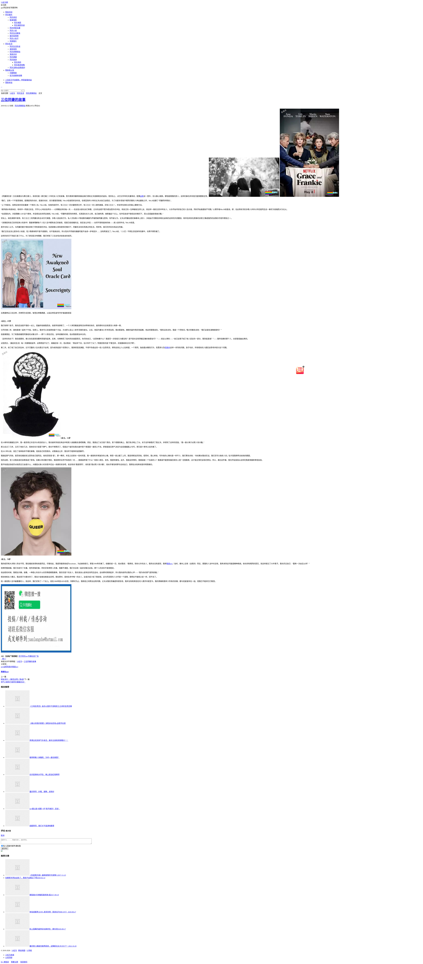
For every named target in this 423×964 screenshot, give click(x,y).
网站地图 (21, 950)
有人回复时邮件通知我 (12, 846)
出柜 (142, 196)
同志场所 (17, 62)
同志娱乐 (8, 15)
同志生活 (8, 44)
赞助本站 (8, 83)
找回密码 (23, 962)
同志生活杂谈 (15, 46)
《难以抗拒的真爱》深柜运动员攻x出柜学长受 (48, 723)
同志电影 (17, 23)
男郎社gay (5, 672)
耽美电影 (13, 20)
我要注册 (14, 962)
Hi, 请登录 (5, 962)
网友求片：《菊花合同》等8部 (12, 679)
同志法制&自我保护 (17, 68)
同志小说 (13, 31)
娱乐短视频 (14, 36)
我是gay (169, 564)
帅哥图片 (13, 41)
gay (2, 667)
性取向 (167, 348)
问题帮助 (13, 73)
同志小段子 (14, 38)
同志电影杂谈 (19, 25)
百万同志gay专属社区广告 (29, 656)
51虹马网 (4, 2)
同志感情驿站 (15, 52)
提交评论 (4, 848)
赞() (3, 659)
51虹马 (12, 93)
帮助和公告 (9, 70)
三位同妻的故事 (13, 100)
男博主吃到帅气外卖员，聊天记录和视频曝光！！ (49, 740)
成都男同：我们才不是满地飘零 (42, 826)
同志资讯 (13, 17)
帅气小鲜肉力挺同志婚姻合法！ (13, 682)
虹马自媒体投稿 (16, 75)
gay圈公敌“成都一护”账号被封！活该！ (45, 809)
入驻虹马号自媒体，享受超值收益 (18, 80)
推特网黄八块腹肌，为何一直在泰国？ (44, 757)
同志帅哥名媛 (15, 28)
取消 (2, 835)
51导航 (29, 950)
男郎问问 (13, 54)
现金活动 (8, 12)
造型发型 (13, 49)
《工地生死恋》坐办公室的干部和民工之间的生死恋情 (51, 706)
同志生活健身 (15, 33)
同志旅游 (13, 60)
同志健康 (13, 57)
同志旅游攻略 (19, 65)
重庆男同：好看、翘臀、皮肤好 (42, 792)
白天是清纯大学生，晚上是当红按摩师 (44, 774)
